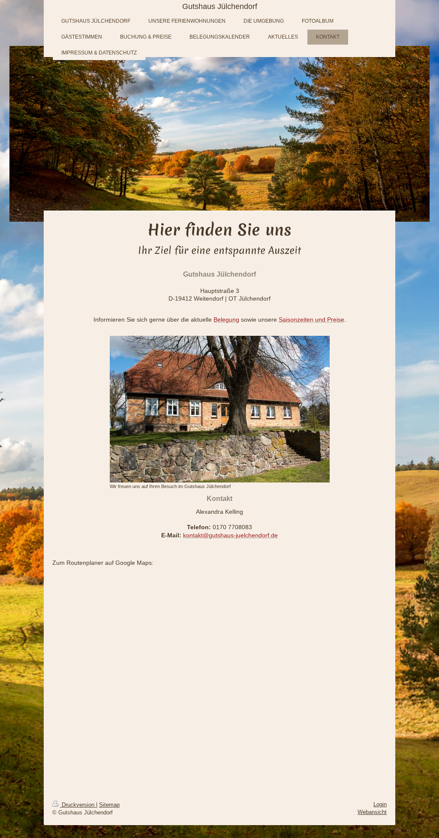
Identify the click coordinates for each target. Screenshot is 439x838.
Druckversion (78, 805)
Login (380, 804)
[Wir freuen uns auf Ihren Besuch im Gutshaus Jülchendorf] (220, 409)
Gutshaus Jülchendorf (219, 6)
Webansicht (372, 812)
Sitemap (109, 805)
